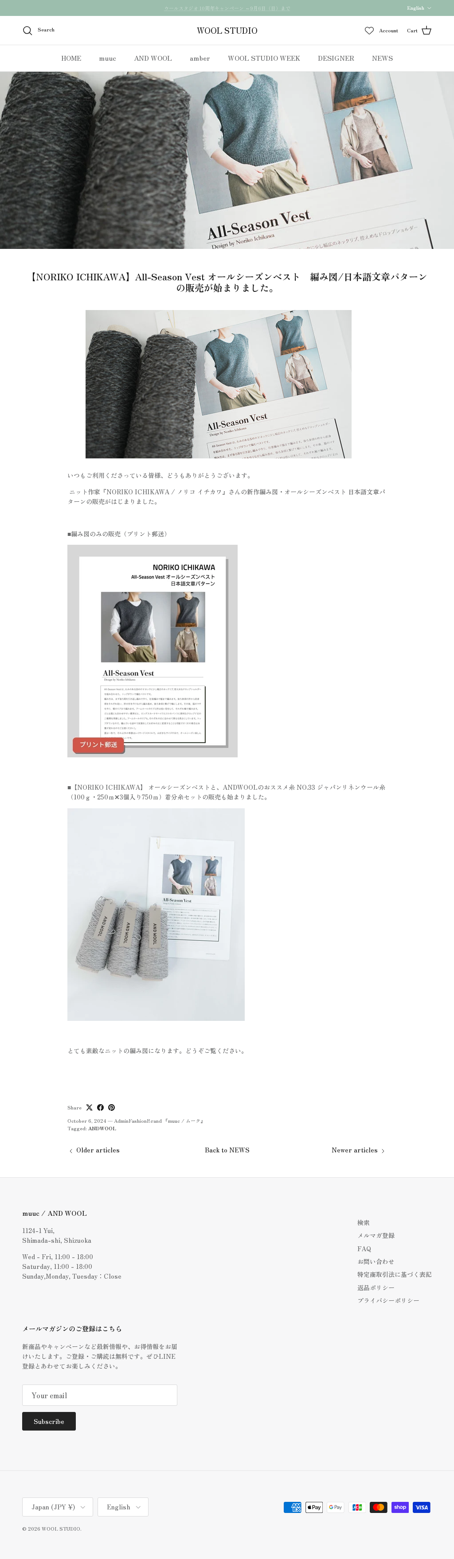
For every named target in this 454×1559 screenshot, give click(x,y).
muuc (107, 57)
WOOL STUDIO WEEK (264, 57)
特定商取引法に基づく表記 (394, 1274)
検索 (363, 1222)
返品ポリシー (376, 1287)
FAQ (364, 1248)
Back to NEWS (227, 1149)
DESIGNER (336, 57)
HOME (71, 57)
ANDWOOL (102, 1128)
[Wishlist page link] (369, 30)
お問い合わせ (376, 1261)
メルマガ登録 (376, 1235)
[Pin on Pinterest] (111, 1107)
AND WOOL (153, 57)
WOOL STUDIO (61, 1528)
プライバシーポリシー (388, 1300)
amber (200, 57)
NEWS (382, 57)
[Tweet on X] (89, 1107)
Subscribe (49, 1421)
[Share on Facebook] (100, 1107)
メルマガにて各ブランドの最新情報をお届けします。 (227, 8)
